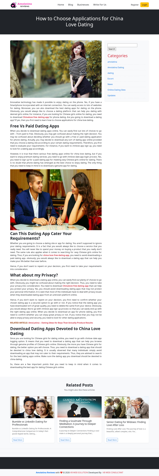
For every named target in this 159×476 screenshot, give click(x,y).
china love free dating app (56, 255)
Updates (112, 95)
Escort (111, 78)
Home (61, 4)
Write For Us (99, 4)
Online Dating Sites (117, 89)
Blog (70, 4)
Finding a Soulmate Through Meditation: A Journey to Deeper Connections (77, 424)
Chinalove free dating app (36, 117)
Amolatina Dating (116, 67)
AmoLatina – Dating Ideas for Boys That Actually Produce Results (60, 322)
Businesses (83, 4)
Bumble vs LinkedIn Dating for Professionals (29, 423)
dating (111, 73)
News (110, 84)
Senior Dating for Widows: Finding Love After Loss (126, 423)
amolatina (112, 61)
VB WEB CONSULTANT (113, 472)
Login (144, 4)
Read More (17, 440)
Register (135, 4)
